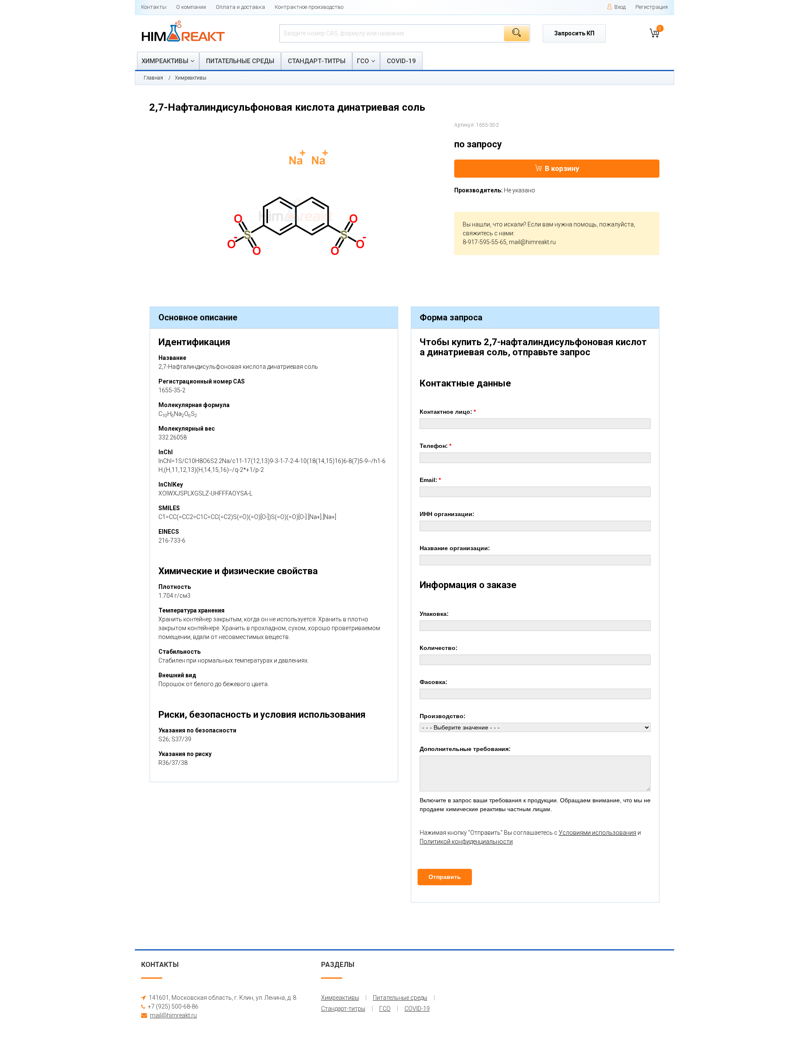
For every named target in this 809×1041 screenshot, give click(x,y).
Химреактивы (165, 61)
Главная (153, 78)
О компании (191, 7)
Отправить (445, 876)
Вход (620, 7)
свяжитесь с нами (488, 233)
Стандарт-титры (317, 61)
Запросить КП (574, 33)
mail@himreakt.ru (532, 242)
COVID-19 (401, 61)
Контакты (153, 7)
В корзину (562, 168)
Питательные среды (240, 61)
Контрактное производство (309, 7)
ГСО (363, 61)
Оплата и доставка (240, 7)
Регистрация (651, 7)
